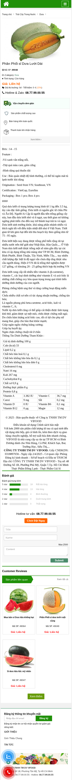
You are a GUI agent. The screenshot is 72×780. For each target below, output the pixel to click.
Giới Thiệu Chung (13, 738)
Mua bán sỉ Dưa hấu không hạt (19, 617)
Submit (59, 560)
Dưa (17, 75)
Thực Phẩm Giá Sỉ (50, 468)
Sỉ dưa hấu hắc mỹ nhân (19, 671)
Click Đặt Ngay (36, 520)
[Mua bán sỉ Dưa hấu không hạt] (19, 600)
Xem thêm (36, 139)
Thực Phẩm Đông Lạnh (24, 468)
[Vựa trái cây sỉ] (6, 4)
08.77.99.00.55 (35, 92)
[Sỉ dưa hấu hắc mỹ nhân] (19, 654)
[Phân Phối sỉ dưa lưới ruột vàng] (52, 600)
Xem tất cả (62, 579)
